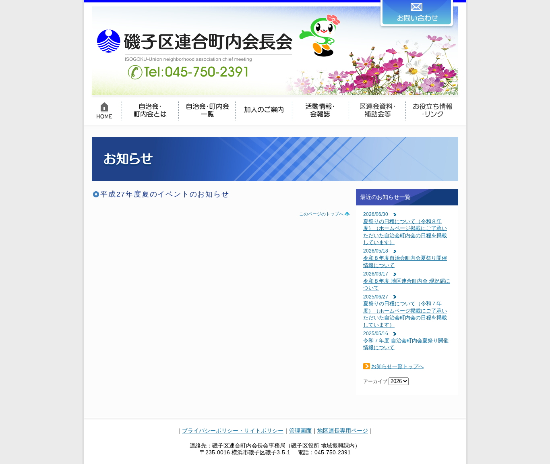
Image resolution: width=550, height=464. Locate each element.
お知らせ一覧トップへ (397, 366)
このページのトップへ (321, 213)
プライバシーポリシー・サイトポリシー (232, 430)
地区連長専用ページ (342, 430)
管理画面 (300, 430)
